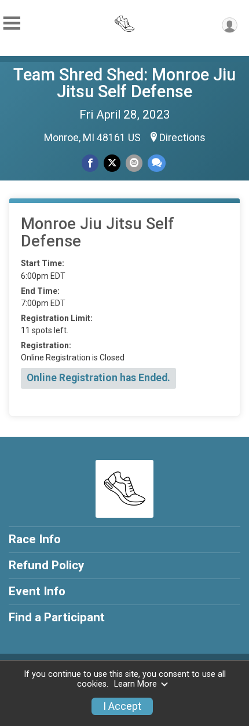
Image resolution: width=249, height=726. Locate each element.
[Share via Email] (134, 162)
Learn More (135, 684)
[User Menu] (229, 25)
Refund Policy (46, 565)
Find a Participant (57, 617)
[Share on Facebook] (90, 162)
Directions (182, 137)
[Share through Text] (157, 162)
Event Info (37, 591)
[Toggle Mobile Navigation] (11, 23)
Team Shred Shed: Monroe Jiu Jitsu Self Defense (124, 83)
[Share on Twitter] (112, 162)
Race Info (35, 539)
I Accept (122, 706)
